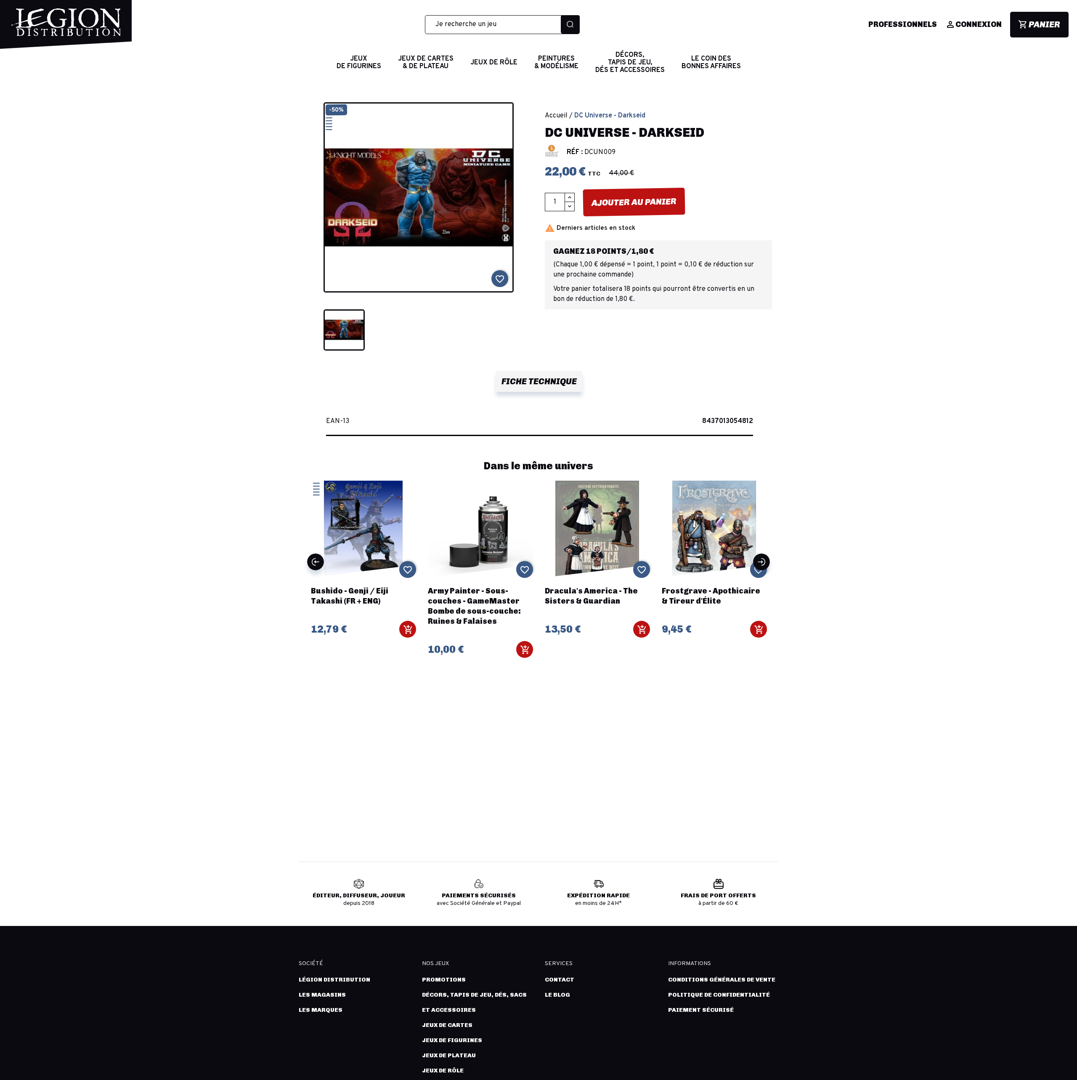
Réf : (575, 152)
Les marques (320, 1009)
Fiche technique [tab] (539, 381)
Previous (315, 561)
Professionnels (902, 24)
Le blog (557, 994)
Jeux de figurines (452, 1040)
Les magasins (322, 994)
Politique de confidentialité (719, 994)
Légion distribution (334, 979)
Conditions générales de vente (721, 979)
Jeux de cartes (447, 1025)
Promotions (444, 979)
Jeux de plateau (449, 1055)
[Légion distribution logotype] (66, 28)
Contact (559, 979)
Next (761, 561)
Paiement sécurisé (701, 1009)
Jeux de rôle (443, 1070)
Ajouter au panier (634, 202)
